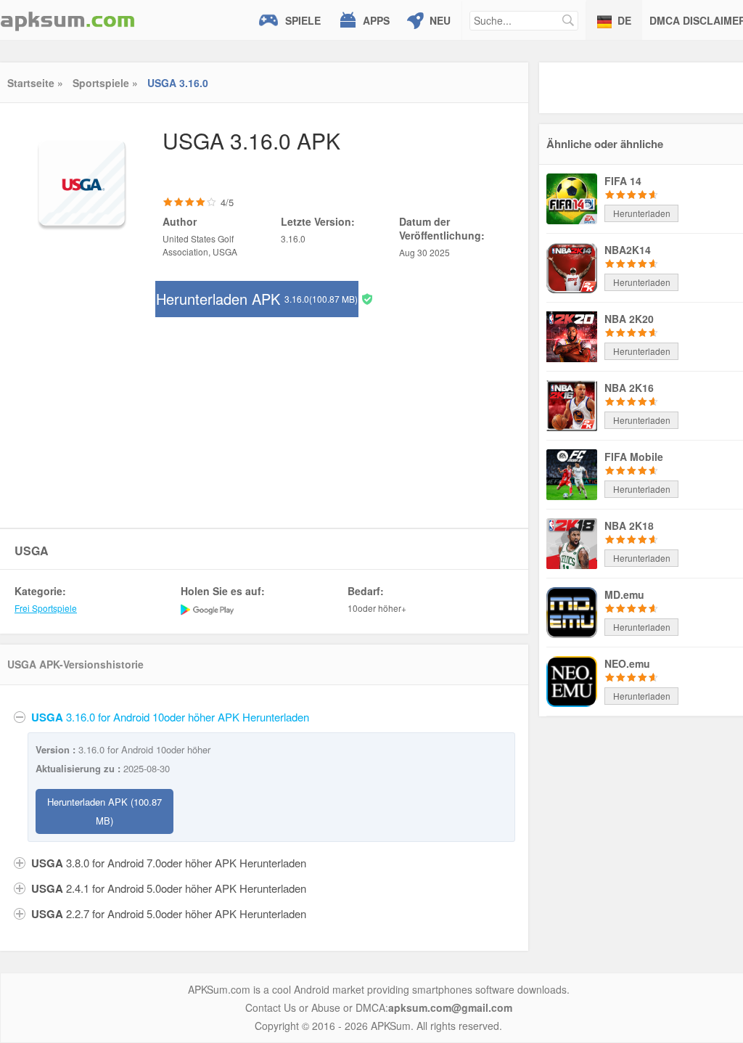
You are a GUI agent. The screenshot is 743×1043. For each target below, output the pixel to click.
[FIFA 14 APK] (571, 197)
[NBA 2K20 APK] (571, 335)
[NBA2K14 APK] (571, 266)
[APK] (67, 20)
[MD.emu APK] (571, 611)
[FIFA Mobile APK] (571, 473)
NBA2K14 (627, 249)
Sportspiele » (105, 82)
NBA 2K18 (629, 525)
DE (624, 20)
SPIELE (303, 20)
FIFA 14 (622, 180)
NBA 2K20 (629, 318)
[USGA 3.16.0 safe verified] (367, 298)
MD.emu (624, 594)
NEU (440, 20)
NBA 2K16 (629, 387)
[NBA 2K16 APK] (571, 404)
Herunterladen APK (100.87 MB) (104, 811)
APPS (376, 20)
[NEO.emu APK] (571, 680)
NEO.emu (627, 663)
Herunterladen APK (257, 298)
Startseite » (35, 82)
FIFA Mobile (633, 456)
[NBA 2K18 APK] (571, 542)
